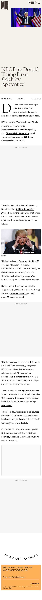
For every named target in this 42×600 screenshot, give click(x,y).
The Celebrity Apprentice (17, 133)
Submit (35, 583)
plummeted (6, 405)
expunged (22, 391)
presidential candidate (18, 129)
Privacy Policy (8, 588)
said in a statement (18, 377)
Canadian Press (8, 141)
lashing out (20, 419)
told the (20, 209)
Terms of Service (34, 587)
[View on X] (21, 460)
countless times (20, 116)
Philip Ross (8, 99)
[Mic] (4, 5)
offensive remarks (18, 293)
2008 (26, 137)
